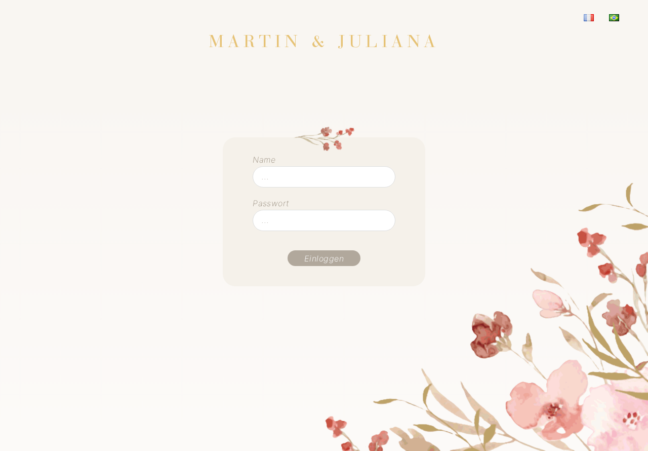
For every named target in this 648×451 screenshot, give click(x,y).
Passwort (271, 203)
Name (264, 160)
